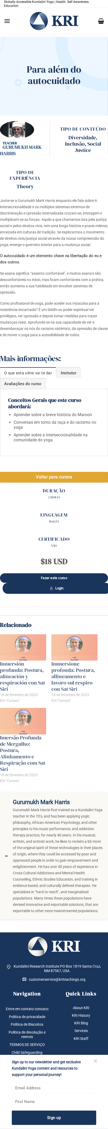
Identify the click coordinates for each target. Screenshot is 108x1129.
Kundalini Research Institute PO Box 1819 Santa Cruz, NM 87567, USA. (57, 968)
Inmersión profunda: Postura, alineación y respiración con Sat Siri (22, 676)
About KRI (81, 1008)
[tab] (28, 372)
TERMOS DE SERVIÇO (27, 1045)
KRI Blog (81, 1023)
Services (81, 1031)
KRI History (81, 1015)
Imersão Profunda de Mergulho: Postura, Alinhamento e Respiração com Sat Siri (22, 753)
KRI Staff (81, 1038)
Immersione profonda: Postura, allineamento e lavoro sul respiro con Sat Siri (73, 676)
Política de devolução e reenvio (27, 1034)
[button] (7, 21)
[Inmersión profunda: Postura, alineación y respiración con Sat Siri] (23, 647)
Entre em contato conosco (27, 1009)
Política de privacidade (27, 1017)
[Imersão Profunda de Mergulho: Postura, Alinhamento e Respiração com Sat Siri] (23, 721)
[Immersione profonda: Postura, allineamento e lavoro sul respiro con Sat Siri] (74, 647)
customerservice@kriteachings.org (57, 979)
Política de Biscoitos (27, 1024)
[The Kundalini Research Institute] (54, 21)
